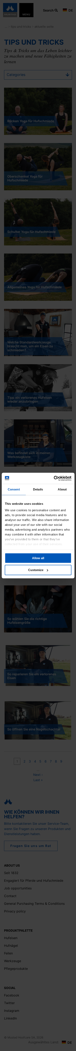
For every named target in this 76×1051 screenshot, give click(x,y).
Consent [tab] (14, 489)
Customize (35, 570)
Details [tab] (38, 489)
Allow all (38, 558)
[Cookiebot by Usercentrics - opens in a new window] (54, 478)
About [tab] (62, 489)
